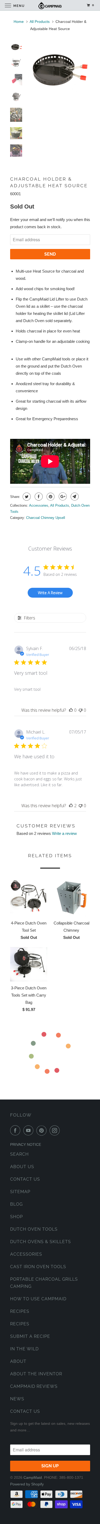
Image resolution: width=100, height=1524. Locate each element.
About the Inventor (36, 1373)
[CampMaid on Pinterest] (43, 1130)
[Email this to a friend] (74, 497)
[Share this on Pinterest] (50, 497)
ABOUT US (22, 1166)
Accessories (38, 505)
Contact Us (25, 1411)
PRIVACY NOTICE (25, 1144)
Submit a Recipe (30, 1336)
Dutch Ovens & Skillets (40, 1241)
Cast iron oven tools (38, 1266)
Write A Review (50, 592)
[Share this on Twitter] (26, 497)
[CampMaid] (50, 5)
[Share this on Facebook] (38, 497)
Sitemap (20, 1191)
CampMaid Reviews (34, 1386)
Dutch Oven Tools (34, 1229)
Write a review (64, 833)
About (18, 1361)
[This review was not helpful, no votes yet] (80, 710)
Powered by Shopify (27, 1484)
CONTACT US (25, 1179)
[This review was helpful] (71, 806)
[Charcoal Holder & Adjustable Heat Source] (58, 70)
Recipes (19, 1311)
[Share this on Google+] (62, 497)
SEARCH (19, 1154)
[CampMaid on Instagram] (56, 1130)
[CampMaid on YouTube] (29, 1130)
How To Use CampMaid (38, 1298)
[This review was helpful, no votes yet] (71, 710)
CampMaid (32, 1477)
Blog (16, 1204)
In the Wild (24, 1348)
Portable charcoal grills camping (44, 1283)
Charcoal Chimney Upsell (45, 518)
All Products (40, 21)
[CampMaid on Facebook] (16, 1130)
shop (16, 1216)
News (17, 1398)
